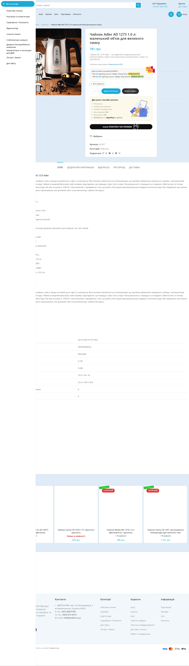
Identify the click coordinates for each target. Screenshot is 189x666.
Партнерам (166, 607)
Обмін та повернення (140, 634)
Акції (133, 607)
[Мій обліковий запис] (171, 14)
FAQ (162, 616)
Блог (133, 616)
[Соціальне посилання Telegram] (116, 153)
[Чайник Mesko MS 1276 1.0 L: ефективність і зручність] (121, 507)
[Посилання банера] (174, 47)
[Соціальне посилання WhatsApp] (112, 153)
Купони (134, 611)
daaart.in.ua (54, 648)
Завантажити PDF (116, 64)
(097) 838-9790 (69, 611)
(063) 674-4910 (70, 614)
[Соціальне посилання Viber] (119, 153)
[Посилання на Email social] (109, 153)
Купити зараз (130, 91)
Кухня (37, 25)
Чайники (45, 25)
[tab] (60, 166)
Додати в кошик (111, 91)
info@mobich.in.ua (72, 617)
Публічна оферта (138, 620)
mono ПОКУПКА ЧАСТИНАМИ (117, 126)
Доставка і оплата (139, 629)
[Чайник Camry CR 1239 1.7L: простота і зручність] (76, 507)
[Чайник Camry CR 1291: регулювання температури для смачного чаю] (165, 507)
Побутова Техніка (108, 607)
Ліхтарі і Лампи (107, 629)
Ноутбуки (104, 611)
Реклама (164, 611)
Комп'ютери (105, 616)
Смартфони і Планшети (110, 620)
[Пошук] (138, 5)
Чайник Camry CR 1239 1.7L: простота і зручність (76, 531)
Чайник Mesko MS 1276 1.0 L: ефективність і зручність (121, 531)
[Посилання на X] (106, 153)
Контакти (165, 620)
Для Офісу (104, 625)
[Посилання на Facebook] (103, 153)
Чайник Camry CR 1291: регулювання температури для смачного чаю (165, 531)
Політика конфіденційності (143, 625)
